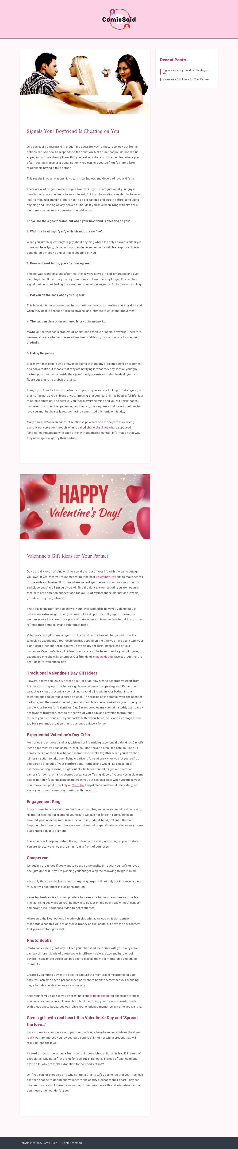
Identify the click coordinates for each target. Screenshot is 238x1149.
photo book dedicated (99, 996)
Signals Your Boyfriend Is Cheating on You (73, 130)
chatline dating (103, 656)
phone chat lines (97, 427)
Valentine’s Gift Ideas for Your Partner (67, 555)
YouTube (78, 785)
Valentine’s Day (106, 577)
